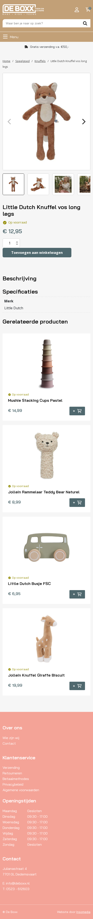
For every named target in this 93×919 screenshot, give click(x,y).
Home (6, 61)
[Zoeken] (85, 23)
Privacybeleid (13, 784)
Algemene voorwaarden (21, 790)
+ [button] (74, 411)
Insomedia (83, 912)
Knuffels (40, 61)
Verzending (11, 767)
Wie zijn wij (11, 738)
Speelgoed (22, 61)
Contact (9, 743)
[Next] (83, 121)
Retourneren (12, 773)
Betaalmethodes (16, 779)
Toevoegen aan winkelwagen (37, 252)
